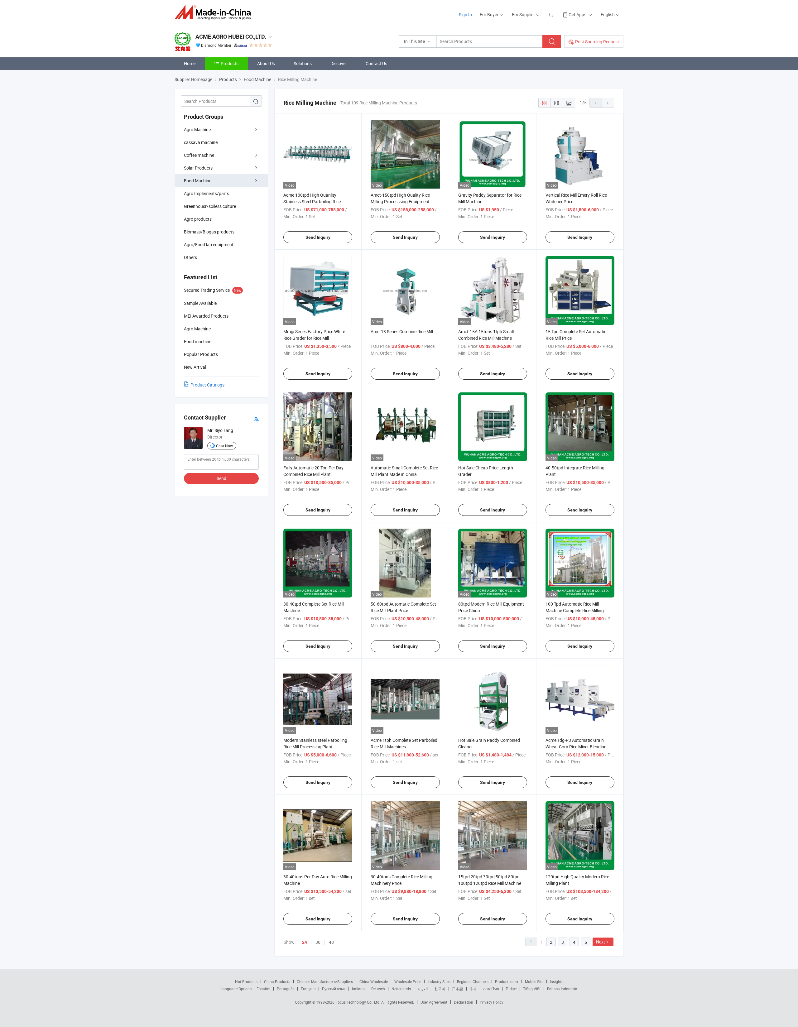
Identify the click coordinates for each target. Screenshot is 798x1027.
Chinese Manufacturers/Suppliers (325, 981)
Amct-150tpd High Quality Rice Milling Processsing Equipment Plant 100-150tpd (400, 201)
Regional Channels (472, 981)
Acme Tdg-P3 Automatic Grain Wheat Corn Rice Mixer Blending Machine (576, 746)
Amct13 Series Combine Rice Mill (402, 331)
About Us (266, 63)
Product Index (506, 981)
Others (190, 257)
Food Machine (197, 181)
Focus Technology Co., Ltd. (358, 1002)
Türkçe (511, 988)
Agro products (198, 219)
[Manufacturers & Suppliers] (215, 12)
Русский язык (333, 988)
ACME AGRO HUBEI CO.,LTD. (230, 36)
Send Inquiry (317, 237)
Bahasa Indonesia (562, 988)
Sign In (465, 14)
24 (304, 942)
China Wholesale (373, 981)
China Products (277, 981)
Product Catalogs (207, 385)
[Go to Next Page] (608, 103)
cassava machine (201, 142)
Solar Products (198, 168)
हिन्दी (473, 988)
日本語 (457, 988)
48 (331, 942)
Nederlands (401, 988)
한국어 (439, 988)
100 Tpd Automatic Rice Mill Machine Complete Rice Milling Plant (575, 610)
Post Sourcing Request (597, 42)
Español (263, 988)
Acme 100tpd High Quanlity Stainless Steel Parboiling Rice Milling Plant (312, 201)
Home (189, 63)
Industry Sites (439, 981)
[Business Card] (256, 418)
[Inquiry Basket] (551, 14)
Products (229, 63)
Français (308, 988)
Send (221, 478)
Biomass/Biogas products (209, 232)
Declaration (463, 1002)
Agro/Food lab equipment (208, 244)
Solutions (303, 63)
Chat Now (224, 445)
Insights (556, 981)
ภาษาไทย (491, 988)
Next (600, 942)
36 (317, 942)
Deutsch (378, 988)
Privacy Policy (491, 1002)
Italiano (358, 988)
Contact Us (376, 63)
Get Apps (577, 14)
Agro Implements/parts (206, 193)
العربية (422, 988)
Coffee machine (199, 155)
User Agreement (434, 1002)
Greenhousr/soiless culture (210, 206)
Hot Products (246, 981)
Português (285, 988)
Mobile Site (534, 981)
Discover (338, 63)
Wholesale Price (407, 981)
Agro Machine (197, 129)
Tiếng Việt (532, 988)
